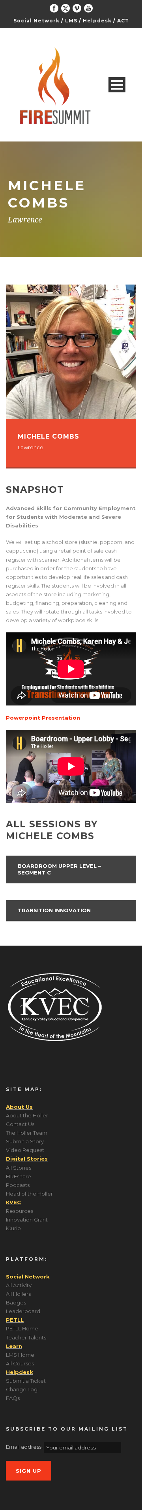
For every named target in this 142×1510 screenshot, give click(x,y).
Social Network (36, 21)
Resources (19, 1211)
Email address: (25, 1447)
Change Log (21, 1389)
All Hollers (18, 1294)
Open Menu (116, 84)
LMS (71, 21)
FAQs (13, 1398)
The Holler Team (26, 1133)
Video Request (25, 1150)
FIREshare (18, 1176)
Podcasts (18, 1185)
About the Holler (27, 1115)
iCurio (13, 1228)
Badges (16, 1302)
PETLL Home (22, 1328)
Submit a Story (25, 1141)
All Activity (19, 1285)
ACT (123, 21)
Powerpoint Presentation (43, 718)
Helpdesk (97, 21)
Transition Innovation (54, 910)
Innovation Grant (27, 1219)
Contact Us (20, 1124)
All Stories (18, 1168)
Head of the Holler (29, 1193)
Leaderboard (23, 1311)
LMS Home (20, 1355)
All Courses (20, 1363)
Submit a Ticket (26, 1381)
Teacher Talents (26, 1337)
